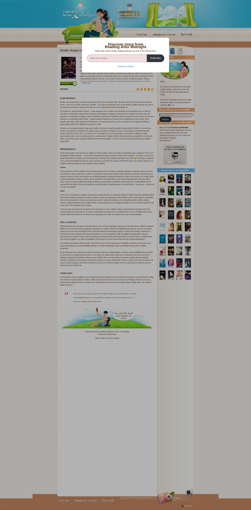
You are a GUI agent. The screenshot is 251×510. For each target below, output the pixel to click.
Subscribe (155, 58)
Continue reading (125, 66)
